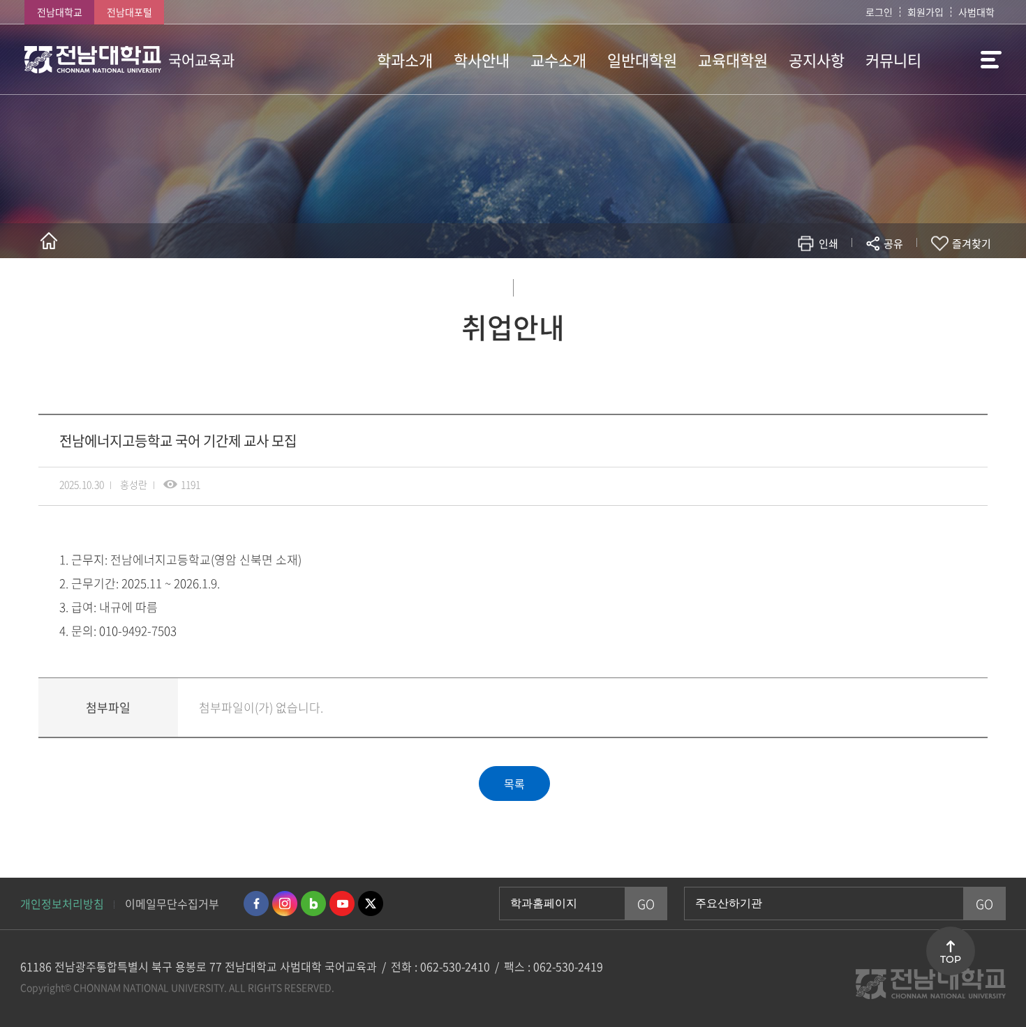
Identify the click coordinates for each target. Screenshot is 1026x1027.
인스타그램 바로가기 (284, 903)
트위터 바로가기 (370, 903)
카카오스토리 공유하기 (789, 284)
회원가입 (925, 12)
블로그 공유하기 (831, 284)
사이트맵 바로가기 (967, 59)
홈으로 (48, 240)
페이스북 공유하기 (748, 284)
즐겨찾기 (971, 243)
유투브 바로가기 (342, 903)
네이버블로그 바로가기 (313, 903)
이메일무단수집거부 (172, 903)
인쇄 (828, 243)
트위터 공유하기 (769, 284)
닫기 (902, 276)
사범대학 (976, 12)
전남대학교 (59, 12)
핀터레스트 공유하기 (810, 284)
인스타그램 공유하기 (852, 284)
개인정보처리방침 (62, 903)
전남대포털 (129, 12)
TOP (950, 959)
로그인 (879, 12)
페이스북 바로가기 (256, 903)
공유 (893, 243)
